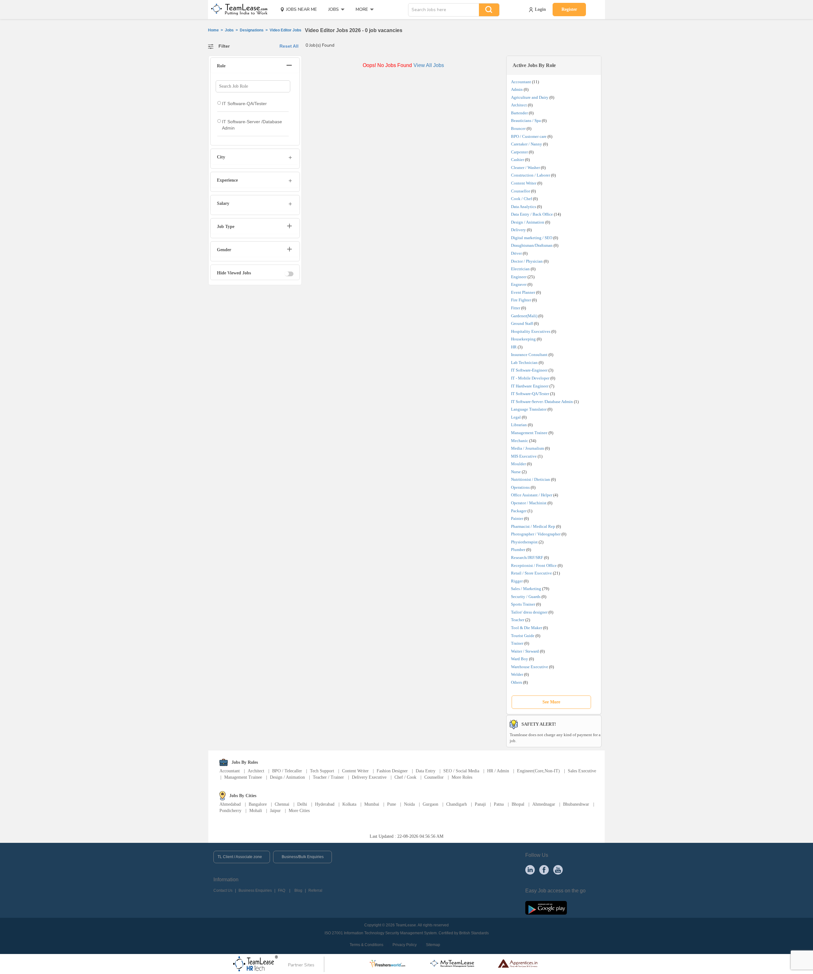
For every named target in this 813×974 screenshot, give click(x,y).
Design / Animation (527, 222)
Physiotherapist (524, 542)
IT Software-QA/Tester (530, 393)
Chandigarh (456, 804)
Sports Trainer (523, 604)
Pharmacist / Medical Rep (533, 526)
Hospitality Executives (530, 331)
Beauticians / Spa (526, 120)
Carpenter (519, 152)
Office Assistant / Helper (531, 495)
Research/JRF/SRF (527, 557)
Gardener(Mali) (524, 315)
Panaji (480, 804)
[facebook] (544, 869)
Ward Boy (519, 658)
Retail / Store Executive (531, 573)
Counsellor (520, 191)
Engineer (519, 276)
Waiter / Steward (525, 651)
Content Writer (523, 183)
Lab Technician (524, 362)
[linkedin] (530, 869)
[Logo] (237, 9)
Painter (517, 518)
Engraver (519, 284)
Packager (519, 510)
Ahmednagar (543, 804)
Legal (516, 417)
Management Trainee (529, 432)
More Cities (299, 810)
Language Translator (529, 409)
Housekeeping (523, 339)
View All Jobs (428, 65)
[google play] (546, 907)
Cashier (517, 159)
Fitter (515, 308)
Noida (409, 804)
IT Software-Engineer (529, 370)
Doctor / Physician (527, 261)
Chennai (282, 804)
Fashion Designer (392, 771)
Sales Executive (582, 771)
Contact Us (222, 890)
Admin (517, 89)
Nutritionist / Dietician (530, 479)
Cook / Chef (521, 198)
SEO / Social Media (461, 771)
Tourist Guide (522, 635)
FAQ (281, 890)
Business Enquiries (255, 890)
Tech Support (322, 771)
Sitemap (433, 945)
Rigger (517, 581)
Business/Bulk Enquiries (303, 857)
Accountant (521, 81)
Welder (517, 674)
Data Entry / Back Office (532, 214)
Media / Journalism (527, 448)
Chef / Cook (405, 777)
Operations (520, 487)
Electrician (520, 268)
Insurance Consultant (529, 354)
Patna (499, 804)
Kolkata (349, 804)
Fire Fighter (521, 300)
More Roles (462, 777)
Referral (315, 890)
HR (514, 347)
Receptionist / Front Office (534, 565)
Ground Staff (522, 323)
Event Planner (523, 292)
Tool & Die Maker (527, 627)
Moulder (518, 463)
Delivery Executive (369, 777)
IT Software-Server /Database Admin (542, 401)
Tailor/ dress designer (529, 612)
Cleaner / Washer (525, 167)
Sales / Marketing (526, 588)
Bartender (519, 113)
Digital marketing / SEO (531, 237)
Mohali (255, 810)
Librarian (519, 424)
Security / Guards (526, 596)
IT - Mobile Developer (530, 378)
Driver (516, 253)
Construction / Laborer (530, 175)
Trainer (517, 643)
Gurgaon (430, 804)
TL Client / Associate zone (240, 857)
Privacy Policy (405, 945)
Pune (391, 804)
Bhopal (518, 804)
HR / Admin (498, 771)
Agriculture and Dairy (529, 97)
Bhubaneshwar (576, 804)
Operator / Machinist (529, 502)
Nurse (516, 471)
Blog (298, 890)
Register (569, 9)
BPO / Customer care (529, 136)
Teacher (517, 619)
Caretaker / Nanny (526, 144)
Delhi (302, 804)
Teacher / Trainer (328, 777)
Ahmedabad (230, 804)
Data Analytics (523, 206)
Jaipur (275, 810)
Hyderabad (324, 804)
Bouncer (518, 128)
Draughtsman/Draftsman (532, 245)
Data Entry (425, 771)
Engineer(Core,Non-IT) (538, 771)
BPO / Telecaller (287, 771)
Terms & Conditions (366, 945)
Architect (519, 105)
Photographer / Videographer (536, 534)
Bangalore (258, 804)
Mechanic (519, 440)
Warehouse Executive (529, 666)
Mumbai (371, 804)
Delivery (518, 229)
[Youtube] (558, 869)
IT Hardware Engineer (529, 386)
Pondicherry (230, 810)
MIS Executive (524, 456)
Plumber (518, 549)
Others (516, 682)
